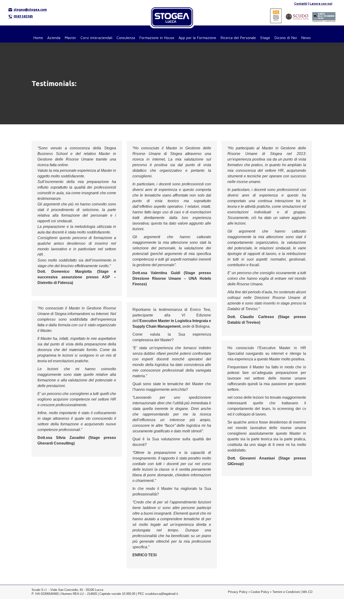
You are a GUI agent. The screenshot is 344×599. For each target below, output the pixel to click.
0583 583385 (23, 16)
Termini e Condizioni (286, 592)
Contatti (300, 3)
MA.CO (307, 592)
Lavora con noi (321, 3)
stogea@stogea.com (30, 9)
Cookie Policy (260, 592)
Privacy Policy (238, 592)
